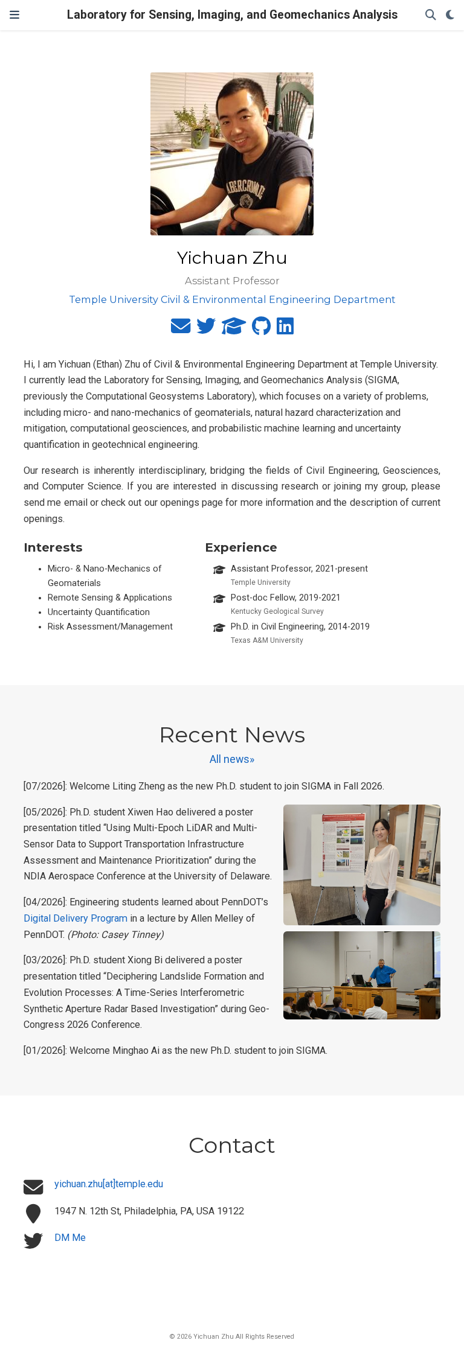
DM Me (70, 1237)
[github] (261, 330)
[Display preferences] (450, 15)
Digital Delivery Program (75, 918)
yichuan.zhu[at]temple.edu (108, 1184)
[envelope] (180, 330)
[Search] (430, 15)
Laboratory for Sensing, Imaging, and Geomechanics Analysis (232, 15)
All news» (232, 759)
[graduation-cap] (234, 330)
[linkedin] (285, 330)
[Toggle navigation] (14, 15)
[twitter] (206, 330)
